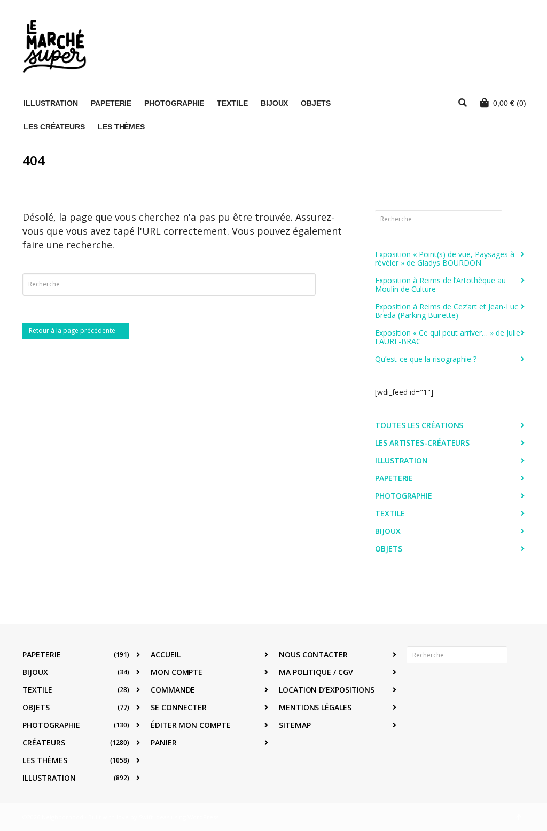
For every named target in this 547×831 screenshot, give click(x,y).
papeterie (394, 478)
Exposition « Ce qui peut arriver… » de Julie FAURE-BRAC (447, 337)
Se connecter (179, 707)
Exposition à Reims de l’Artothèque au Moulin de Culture (440, 284)
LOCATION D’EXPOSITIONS (326, 690)
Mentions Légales (315, 707)
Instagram (439, 687)
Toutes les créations (419, 425)
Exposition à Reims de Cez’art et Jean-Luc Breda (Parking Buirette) (446, 310)
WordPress (202, 817)
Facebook (415, 687)
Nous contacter (313, 654)
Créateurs (43, 742)
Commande (173, 690)
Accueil (165, 654)
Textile (389, 513)
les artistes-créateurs (422, 443)
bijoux (388, 531)
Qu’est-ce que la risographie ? (425, 359)
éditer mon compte (191, 725)
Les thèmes (44, 760)
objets (388, 548)
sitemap (294, 725)
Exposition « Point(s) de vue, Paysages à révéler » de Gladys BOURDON (444, 258)
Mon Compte (176, 672)
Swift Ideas (154, 817)
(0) (509, 103)
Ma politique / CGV (316, 672)
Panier (164, 742)
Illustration (401, 460)
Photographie (403, 496)
